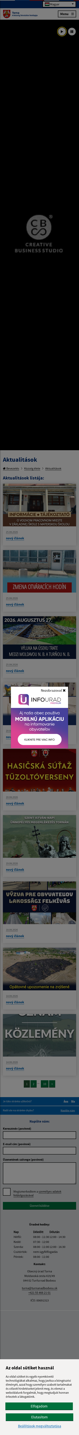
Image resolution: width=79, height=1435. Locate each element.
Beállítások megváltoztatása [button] (39, 1426)
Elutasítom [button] (39, 1417)
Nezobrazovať (52, 690)
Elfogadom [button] (39, 1406)
